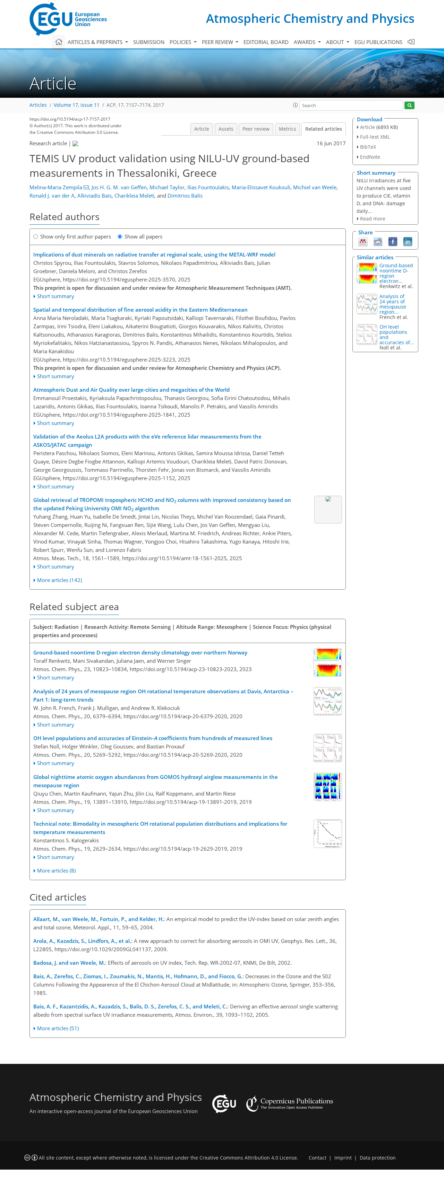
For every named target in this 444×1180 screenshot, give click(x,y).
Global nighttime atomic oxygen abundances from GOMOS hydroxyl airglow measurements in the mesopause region (155, 781)
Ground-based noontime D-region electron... (396, 273)
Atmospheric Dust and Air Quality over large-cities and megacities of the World (131, 389)
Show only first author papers (75, 236)
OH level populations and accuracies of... (396, 334)
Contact (317, 1158)
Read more (372, 218)
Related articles (323, 129)
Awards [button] (305, 41)
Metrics (287, 129)
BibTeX (368, 147)
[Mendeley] (363, 241)
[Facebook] (393, 241)
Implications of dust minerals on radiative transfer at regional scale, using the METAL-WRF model (154, 254)
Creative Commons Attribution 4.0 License (248, 1158)
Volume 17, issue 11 (77, 105)
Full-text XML (375, 136)
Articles (38, 105)
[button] (295, 105)
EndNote (370, 157)
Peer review (256, 129)
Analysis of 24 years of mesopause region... (392, 304)
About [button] (335, 41)
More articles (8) (56, 870)
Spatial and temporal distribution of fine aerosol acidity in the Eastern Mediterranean (140, 309)
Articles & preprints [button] (96, 41)
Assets (226, 129)
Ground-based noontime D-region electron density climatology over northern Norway (140, 652)
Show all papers (143, 236)
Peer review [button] (218, 41)
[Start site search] (409, 106)
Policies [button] (181, 41)
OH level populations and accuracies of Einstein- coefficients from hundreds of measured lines (152, 738)
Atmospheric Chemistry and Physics (310, 18)
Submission (148, 41)
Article (201, 129)
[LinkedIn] (407, 241)
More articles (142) (59, 579)
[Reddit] (378, 241)
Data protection (378, 1158)
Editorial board (266, 41)
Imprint (343, 1158)
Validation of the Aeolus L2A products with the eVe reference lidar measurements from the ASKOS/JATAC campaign (147, 440)
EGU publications (378, 41)
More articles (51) (58, 1028)
